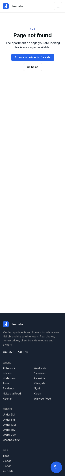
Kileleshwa (9, 378)
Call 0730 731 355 (15, 352)
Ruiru (6, 383)
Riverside (39, 378)
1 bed (6, 455)
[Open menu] (58, 6)
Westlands (40, 368)
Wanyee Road (42, 398)
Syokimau (40, 373)
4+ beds (8, 471)
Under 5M (9, 414)
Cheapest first (11, 439)
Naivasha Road (12, 393)
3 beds (7, 465)
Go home (32, 66)
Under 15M (9, 429)
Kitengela (39, 383)
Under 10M (9, 424)
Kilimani (7, 373)
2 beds (7, 460)
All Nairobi (9, 368)
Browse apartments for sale (32, 57)
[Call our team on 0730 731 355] (56, 467)
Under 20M (9, 434)
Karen (37, 393)
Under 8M (9, 419)
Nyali (37, 388)
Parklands (9, 388)
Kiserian (7, 398)
